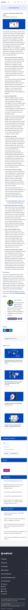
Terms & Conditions (9, 608)
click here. (22, 606)
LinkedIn (4, 589)
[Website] (19, 319)
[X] (7, 330)
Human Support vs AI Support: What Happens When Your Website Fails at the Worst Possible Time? (13, 501)
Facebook (4, 584)
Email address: (6, 447)
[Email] (21, 319)
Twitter (4, 586)
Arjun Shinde (18, 300)
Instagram (4, 593)
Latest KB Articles (8, 509)
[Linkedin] (10, 330)
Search (5, 460)
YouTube (4, 591)
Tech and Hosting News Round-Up (13, 480)
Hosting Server (13, 16)
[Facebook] (4, 330)
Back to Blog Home (14, 7)
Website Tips (13, 338)
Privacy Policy (3, 608)
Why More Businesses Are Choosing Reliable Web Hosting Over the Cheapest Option (13, 486)
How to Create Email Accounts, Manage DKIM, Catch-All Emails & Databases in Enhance (14, 526)
